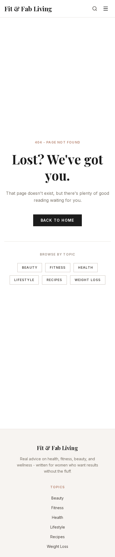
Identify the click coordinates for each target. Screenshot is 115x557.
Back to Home (57, 220)
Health (85, 267)
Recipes (54, 280)
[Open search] (94, 8)
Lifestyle (24, 280)
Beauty (29, 267)
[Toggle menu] (106, 8)
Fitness (58, 267)
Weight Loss (88, 280)
